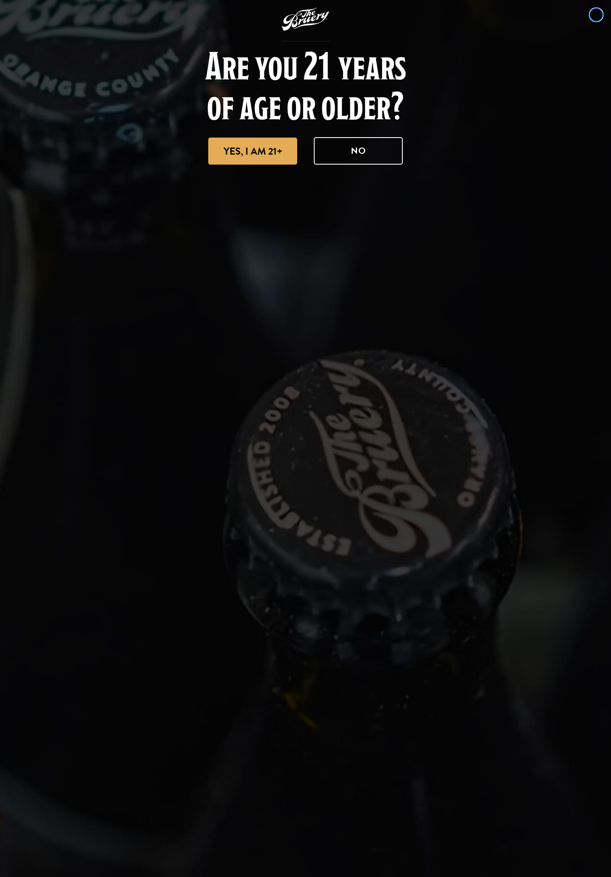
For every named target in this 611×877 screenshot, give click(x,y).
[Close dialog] (596, 14)
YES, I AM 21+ (253, 151)
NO (358, 151)
